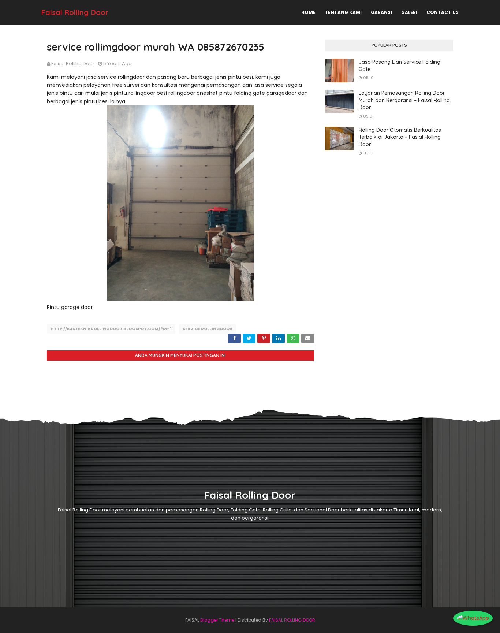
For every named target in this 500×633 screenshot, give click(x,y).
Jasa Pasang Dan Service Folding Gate (399, 65)
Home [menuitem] (308, 12)
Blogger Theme (217, 620)
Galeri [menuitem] (409, 12)
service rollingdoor (207, 329)
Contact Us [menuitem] (442, 12)
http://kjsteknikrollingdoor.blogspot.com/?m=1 (111, 329)
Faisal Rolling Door (75, 12)
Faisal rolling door (72, 63)
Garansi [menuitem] (381, 12)
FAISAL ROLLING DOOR (292, 620)
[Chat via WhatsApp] (473, 618)
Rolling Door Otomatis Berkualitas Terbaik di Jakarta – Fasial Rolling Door (400, 137)
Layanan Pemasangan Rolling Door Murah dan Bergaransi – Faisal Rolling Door (404, 100)
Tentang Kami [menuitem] (343, 12)
